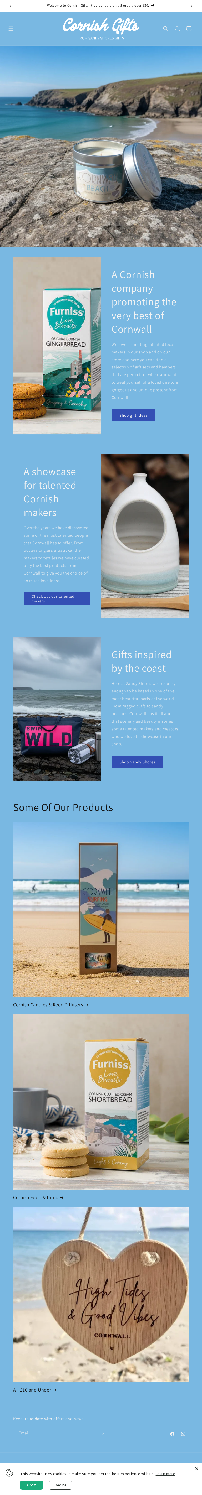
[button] (11, 28)
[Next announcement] (192, 6)
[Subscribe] (102, 1433)
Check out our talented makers (53, 598)
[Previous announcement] (10, 6)
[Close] (196, 1468)
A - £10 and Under (32, 1390)
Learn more (165, 1473)
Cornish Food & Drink (35, 1197)
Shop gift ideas (133, 415)
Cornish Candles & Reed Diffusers (48, 1005)
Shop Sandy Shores (137, 761)
